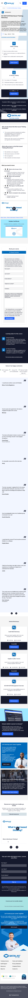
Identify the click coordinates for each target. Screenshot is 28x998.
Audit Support (4, 963)
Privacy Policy (14, 891)
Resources (3, 966)
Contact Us (15, 968)
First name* (7, 268)
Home (4, 8)
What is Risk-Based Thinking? (10, 839)
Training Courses (5, 961)
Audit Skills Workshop (14, 631)
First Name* (4, 863)
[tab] (14, 252)
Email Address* (5, 875)
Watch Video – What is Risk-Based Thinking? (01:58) (12, 217)
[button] (14, 62)
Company (7, 288)
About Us (3, 968)
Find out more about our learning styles (14, 357)
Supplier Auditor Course (14, 658)
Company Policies (16, 966)
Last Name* (4, 869)
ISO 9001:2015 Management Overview (14, 685)
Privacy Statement (16, 963)
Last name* (7, 273)
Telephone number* (9, 283)
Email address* (8, 278)
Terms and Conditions (20, 890)
